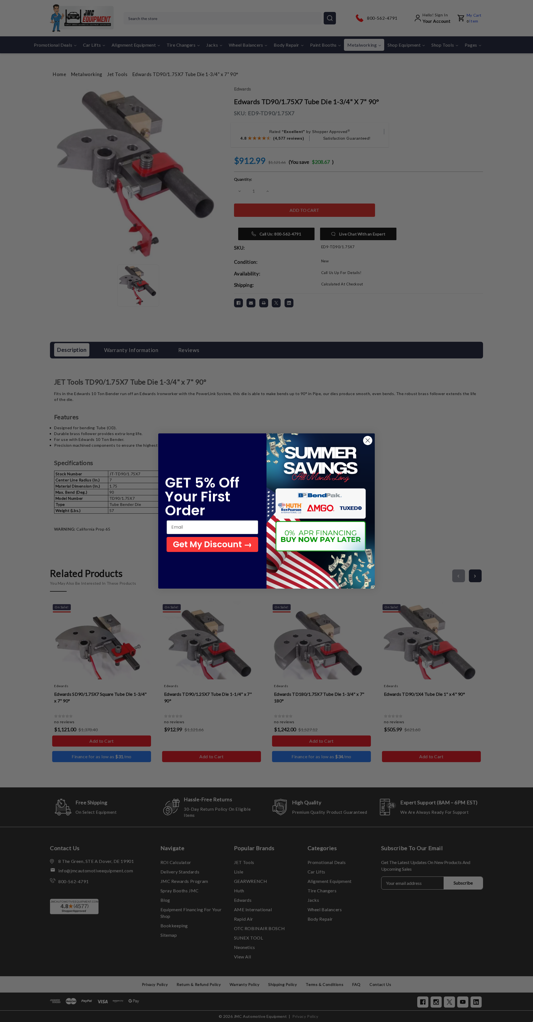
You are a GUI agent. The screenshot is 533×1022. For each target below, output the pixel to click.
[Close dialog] (368, 440)
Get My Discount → (212, 544)
